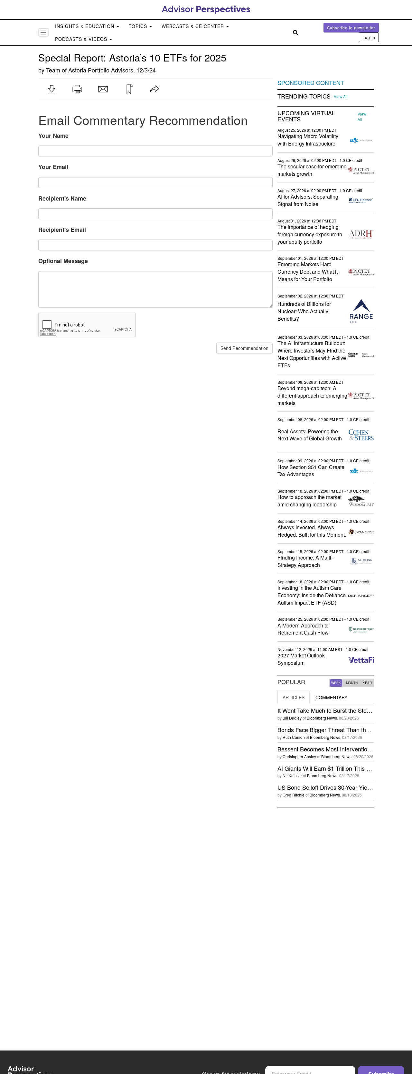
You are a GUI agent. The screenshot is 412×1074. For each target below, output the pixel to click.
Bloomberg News (322, 718)
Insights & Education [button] (85, 26)
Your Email (53, 167)
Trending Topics (304, 96)
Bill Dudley (292, 718)
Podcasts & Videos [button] (82, 39)
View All (341, 96)
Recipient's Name (62, 198)
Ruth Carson (294, 737)
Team (53, 70)
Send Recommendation (244, 348)
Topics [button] (139, 26)
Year (367, 683)
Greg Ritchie (293, 794)
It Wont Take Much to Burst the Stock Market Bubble (344, 710)
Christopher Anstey (299, 756)
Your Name (53, 135)
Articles (293, 697)
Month (352, 683)
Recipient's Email (62, 229)
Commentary (331, 697)
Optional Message (63, 261)
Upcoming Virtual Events (306, 116)
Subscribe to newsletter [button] (351, 27)
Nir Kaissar (292, 775)
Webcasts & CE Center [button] (194, 26)
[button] (51, 89)
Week (336, 683)
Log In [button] (368, 37)
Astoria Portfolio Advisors (100, 70)
